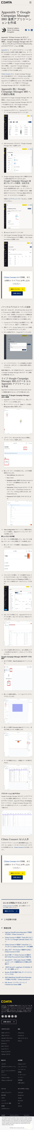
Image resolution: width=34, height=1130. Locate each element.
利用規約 (3, 1115)
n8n (19, 1103)
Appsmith (4, 50)
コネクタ (3, 1064)
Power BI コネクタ (5, 1051)
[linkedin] (2, 1016)
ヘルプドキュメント (13, 199)
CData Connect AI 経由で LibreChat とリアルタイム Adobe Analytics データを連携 (19, 946)
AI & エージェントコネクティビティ (8, 1071)
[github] (12, 1016)
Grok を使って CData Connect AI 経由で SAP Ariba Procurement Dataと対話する (18, 956)
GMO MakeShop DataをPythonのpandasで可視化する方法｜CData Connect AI (18, 978)
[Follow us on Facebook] (26, 30)
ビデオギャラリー (5, 1108)
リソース (3, 1100)
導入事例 (3, 1095)
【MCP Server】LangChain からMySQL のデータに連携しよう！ (18, 968)
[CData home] (8, 2)
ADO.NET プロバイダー (7, 1038)
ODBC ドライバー (5, 1033)
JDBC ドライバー (5, 1035)
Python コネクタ (5, 1041)
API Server (4, 1043)
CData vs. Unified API (6, 1080)
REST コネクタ (5, 1046)
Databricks (21, 1095)
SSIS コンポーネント (23, 1038)
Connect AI (21, 1035)
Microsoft (20, 1100)
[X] (6, 1016)
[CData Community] (15, 1016)
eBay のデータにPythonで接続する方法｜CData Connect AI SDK (18, 951)
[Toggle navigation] (30, 2)
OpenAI (20, 1106)
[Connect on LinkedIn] (32, 30)
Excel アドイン (5, 1049)
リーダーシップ (22, 1075)
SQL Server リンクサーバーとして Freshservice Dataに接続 (16, 983)
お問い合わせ (17, 293)
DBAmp (20, 1041)
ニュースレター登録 (6, 1103)
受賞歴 (19, 1072)
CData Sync (21, 1033)
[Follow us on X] (29, 30)
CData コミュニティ (6, 1092)
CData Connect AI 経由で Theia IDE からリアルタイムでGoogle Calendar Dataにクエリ (19, 940)
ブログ (3, 1098)
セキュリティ (26, 1115)
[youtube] (9, 1016)
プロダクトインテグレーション (8, 1067)
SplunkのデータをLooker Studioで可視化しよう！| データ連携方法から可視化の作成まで (18, 962)
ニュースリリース (22, 1066)
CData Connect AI (6, 74)
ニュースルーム (21, 1069)
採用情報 (20, 1080)
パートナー (4, 1075)
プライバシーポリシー (14, 1115)
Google (20, 1098)
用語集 (3, 1106)
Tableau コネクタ (5, 1054)
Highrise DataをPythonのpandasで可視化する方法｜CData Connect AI (18, 933)
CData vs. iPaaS (5, 1077)
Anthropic (20, 1092)
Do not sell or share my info (17, 1128)
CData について (22, 1064)
